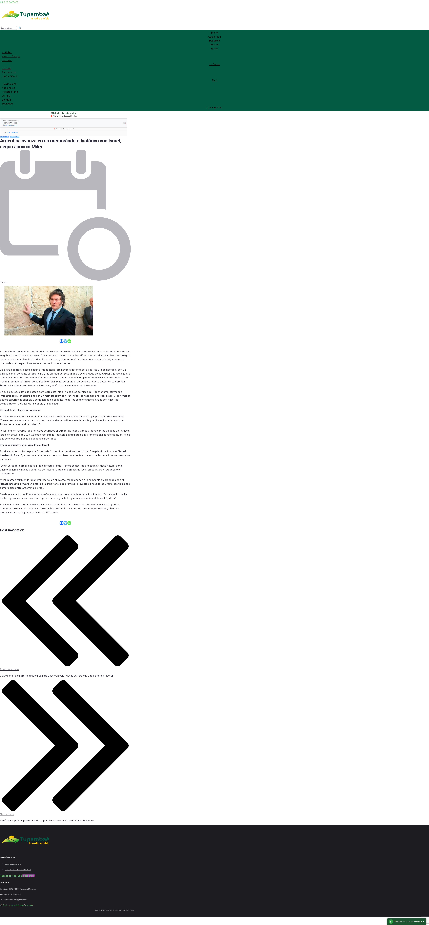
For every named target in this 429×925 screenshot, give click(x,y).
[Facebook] (61, 341)
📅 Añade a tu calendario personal (64, 129)
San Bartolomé (12, 133)
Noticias (12, 136)
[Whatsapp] (69, 341)
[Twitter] (65, 341)
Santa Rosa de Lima (9, 125)
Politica (17, 136)
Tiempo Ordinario (11, 123)
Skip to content (9, 2)
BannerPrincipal (4, 136)
